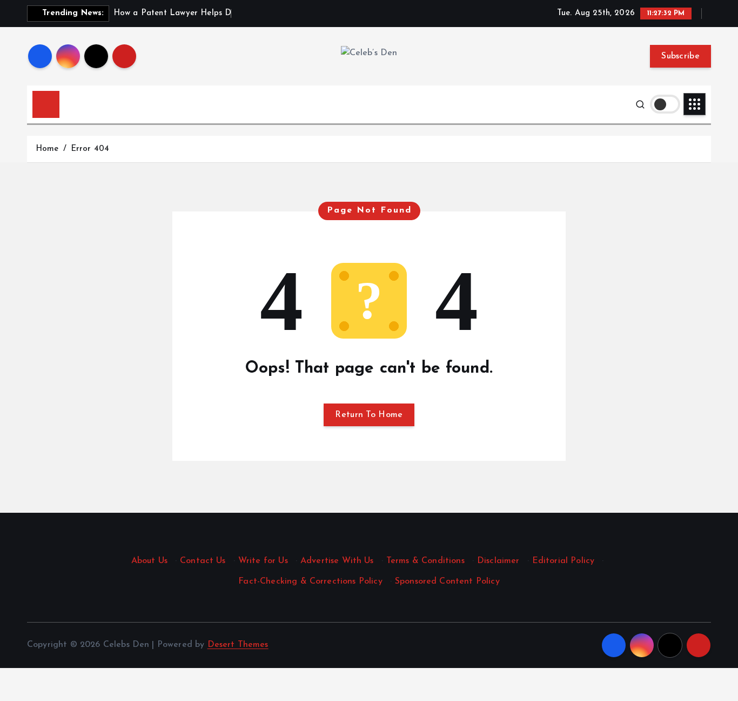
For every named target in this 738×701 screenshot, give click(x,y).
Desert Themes (238, 644)
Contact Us (203, 561)
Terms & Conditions (425, 561)
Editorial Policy (563, 561)
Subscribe (680, 56)
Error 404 (90, 149)
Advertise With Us (337, 561)
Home (47, 149)
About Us (149, 561)
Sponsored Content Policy (447, 581)
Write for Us (263, 561)
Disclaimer (498, 561)
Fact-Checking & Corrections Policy (310, 581)
